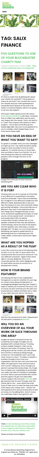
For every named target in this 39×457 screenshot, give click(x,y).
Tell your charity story (21, 430)
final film (25, 319)
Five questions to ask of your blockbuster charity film (18, 57)
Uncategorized (28, 68)
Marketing (12, 68)
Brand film (25, 424)
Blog (34, 66)
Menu (4, 12)
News (19, 68)
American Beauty (13, 424)
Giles (29, 66)
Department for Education (15, 426)
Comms (4, 68)
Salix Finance (20, 428)
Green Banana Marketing (11, 116)
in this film (28, 379)
